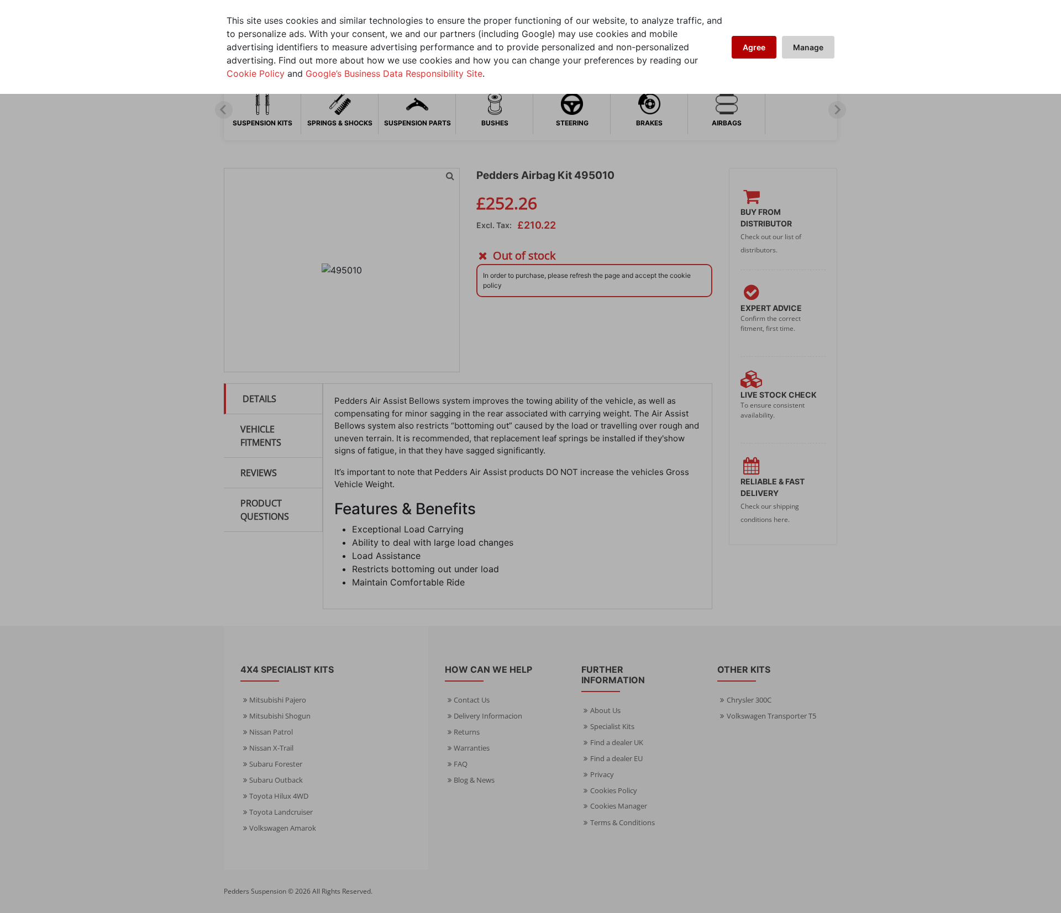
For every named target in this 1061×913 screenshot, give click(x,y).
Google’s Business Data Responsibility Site (394, 73)
